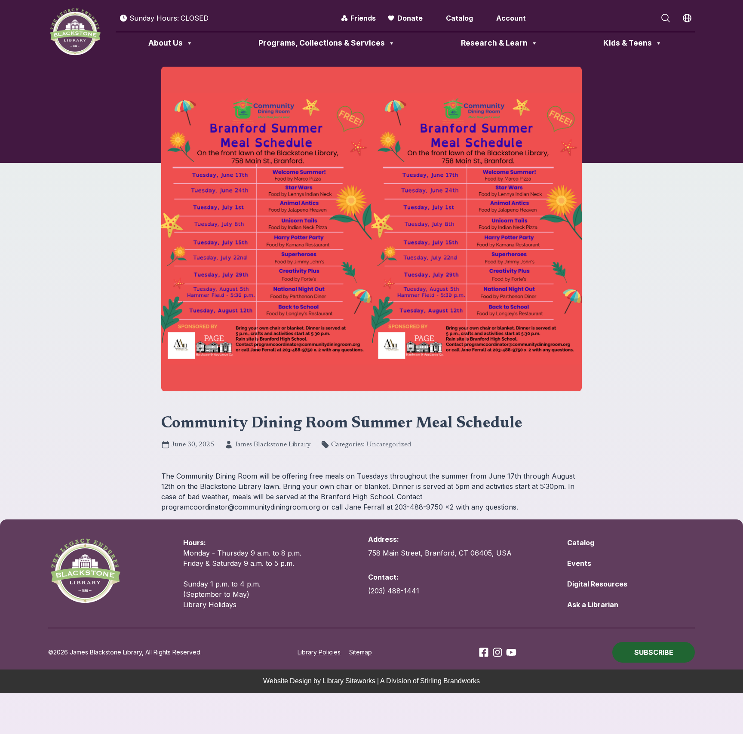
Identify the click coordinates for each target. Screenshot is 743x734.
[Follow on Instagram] (497, 652)
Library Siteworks (348, 681)
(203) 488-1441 (393, 591)
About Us (165, 42)
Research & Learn (494, 42)
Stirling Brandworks (450, 681)
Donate (410, 18)
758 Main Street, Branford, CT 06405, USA (440, 553)
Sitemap (360, 652)
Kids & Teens (627, 42)
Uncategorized (388, 444)
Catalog (459, 18)
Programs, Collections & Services (321, 42)
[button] (653, 652)
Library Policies (319, 652)
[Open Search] (665, 18)
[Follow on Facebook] (484, 652)
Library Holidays (209, 604)
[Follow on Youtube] (511, 652)
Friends (363, 18)
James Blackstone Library (272, 444)
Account (511, 18)
